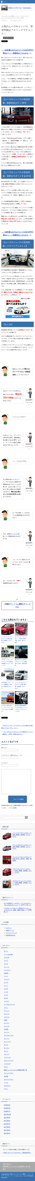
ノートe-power (8, 954)
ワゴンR (6, 957)
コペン (6, 1007)
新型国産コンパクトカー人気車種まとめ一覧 (16, 1166)
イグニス (6, 1017)
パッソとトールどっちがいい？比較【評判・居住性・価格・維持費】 (22, 858)
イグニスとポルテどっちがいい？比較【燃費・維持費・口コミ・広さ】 (21, 685)
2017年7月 (7, 1124)
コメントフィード (11, 933)
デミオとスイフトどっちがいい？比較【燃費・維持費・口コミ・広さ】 (7, 639)
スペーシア (7, 1041)
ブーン (6, 1089)
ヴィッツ (6, 1010)
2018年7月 (7, 1111)
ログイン (8, 928)
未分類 (6, 1076)
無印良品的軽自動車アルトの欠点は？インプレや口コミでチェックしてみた (21, 708)
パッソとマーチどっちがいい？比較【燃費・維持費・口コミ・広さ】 (22, 834)
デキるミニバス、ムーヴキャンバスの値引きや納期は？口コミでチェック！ (7, 662)
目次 (4, 1169)
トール (6, 1082)
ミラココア (7, 1063)
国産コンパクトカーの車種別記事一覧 (15, 1070)
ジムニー (6, 979)
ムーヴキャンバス (8, 38)
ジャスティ (7, 970)
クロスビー (7, 1085)
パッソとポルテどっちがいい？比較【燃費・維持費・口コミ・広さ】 (22, 846)
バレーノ (6, 1054)
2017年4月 (7, 1133)
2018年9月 (7, 1105)
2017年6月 (7, 1127)
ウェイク (6, 1026)
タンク (6, 1051)
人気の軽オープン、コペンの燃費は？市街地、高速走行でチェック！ (7, 685)
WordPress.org (10, 935)
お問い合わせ (7, 1164)
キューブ (6, 1014)
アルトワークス (8, 1060)
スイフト (6, 1023)
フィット (6, 967)
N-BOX (6, 973)
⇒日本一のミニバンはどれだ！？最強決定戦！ (17, 1152)
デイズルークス (8, 1035)
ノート (6, 976)
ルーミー (6, 1038)
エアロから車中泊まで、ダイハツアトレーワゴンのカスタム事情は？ (7, 708)
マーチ (6, 995)
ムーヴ (6, 982)
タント (6, 951)
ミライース (7, 1057)
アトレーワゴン (8, 1073)
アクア (6, 960)
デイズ (6, 1045)
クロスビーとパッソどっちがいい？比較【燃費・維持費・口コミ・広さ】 (22, 882)
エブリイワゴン (8, 1079)
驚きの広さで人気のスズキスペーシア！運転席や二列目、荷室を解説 (21, 662)
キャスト (6, 1048)
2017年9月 (7, 1117)
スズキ (6, 988)
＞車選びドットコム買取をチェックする (17, 605)
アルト (6, 1067)
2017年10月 (7, 1114)
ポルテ (6, 998)
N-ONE (6, 1029)
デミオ (6, 964)
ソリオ (6, 992)
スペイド (6, 1032)
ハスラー (6, 1001)
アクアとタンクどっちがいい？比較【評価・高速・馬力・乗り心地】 (21, 639)
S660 (5, 1020)
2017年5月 (7, 1130)
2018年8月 (7, 1108)
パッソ (6, 985)
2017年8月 (7, 1120)
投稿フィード (10, 930)
